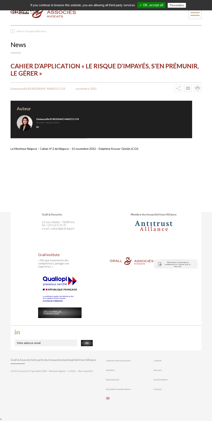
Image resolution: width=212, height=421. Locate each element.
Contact (158, 389)
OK (87, 343)
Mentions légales (57, 371)
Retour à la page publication (31, 31)
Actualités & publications (118, 389)
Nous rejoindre (85, 371)
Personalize (177, 5)
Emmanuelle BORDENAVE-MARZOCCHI (57, 119)
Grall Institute (160, 380)
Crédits (72, 371)
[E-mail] (188, 91)
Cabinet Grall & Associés (118, 360)
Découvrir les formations (52, 312)
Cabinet (157, 360)
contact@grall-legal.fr (62, 228)
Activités (110, 370)
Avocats (158, 370)
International (112, 380)
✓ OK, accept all (151, 5)
